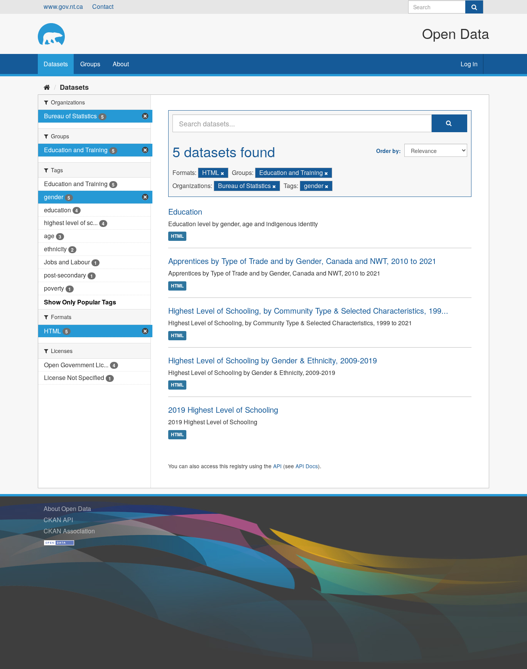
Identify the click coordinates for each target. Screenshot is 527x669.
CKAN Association (69, 530)
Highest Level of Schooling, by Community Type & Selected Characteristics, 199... (308, 310)
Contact (102, 6)
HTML (177, 236)
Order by (387, 151)
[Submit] (474, 6)
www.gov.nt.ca (63, 6)
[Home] (47, 87)
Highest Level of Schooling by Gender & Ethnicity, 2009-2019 (272, 360)
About (121, 63)
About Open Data (67, 508)
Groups (90, 63)
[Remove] (222, 173)
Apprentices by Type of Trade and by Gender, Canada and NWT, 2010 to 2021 (302, 260)
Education (185, 211)
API (277, 466)
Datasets (56, 63)
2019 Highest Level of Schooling (223, 409)
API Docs (307, 466)
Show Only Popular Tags (80, 302)
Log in (469, 63)
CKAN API (58, 519)
